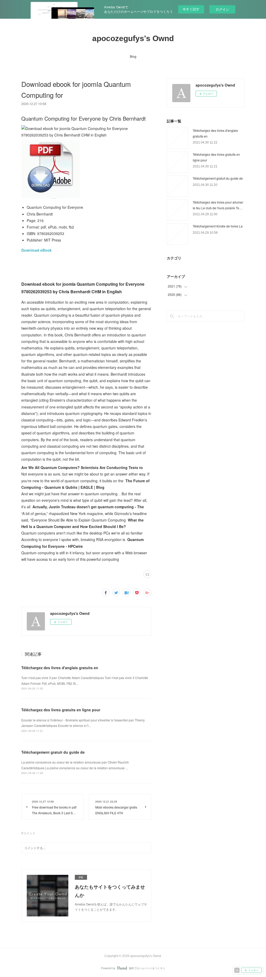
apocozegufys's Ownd (133, 38)
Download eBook (36, 250)
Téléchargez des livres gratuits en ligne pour (60, 709)
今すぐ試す (191, 8)
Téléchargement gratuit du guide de (53, 752)
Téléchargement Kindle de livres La (218, 226)
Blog (133, 56)
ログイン (222, 9)
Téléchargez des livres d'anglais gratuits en (59, 667)
